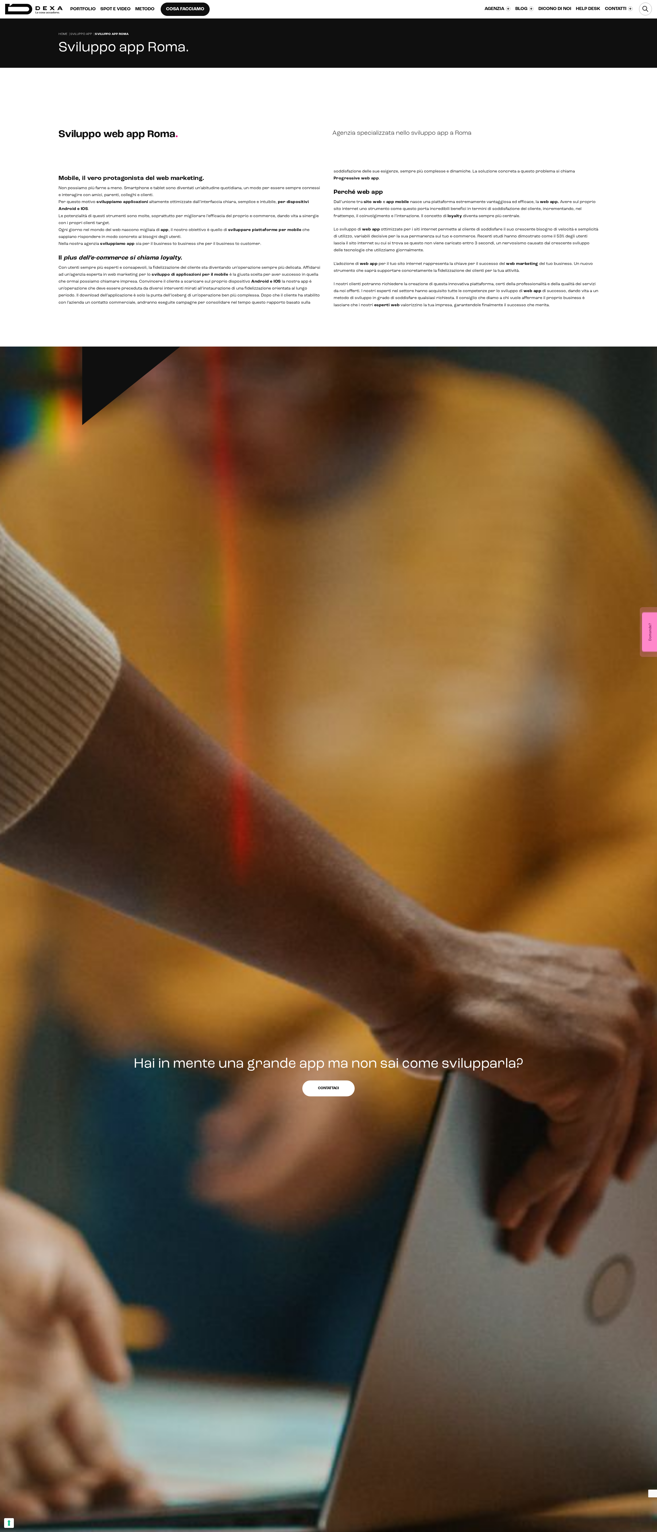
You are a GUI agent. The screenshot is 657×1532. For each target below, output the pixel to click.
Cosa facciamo (185, 9)
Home (63, 34)
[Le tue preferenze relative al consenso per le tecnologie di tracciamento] (9, 1523)
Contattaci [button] (328, 1088)
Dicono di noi (554, 9)
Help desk (588, 9)
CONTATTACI (484, 77)
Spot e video (115, 9)
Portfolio (83, 9)
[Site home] (34, 9)
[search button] (645, 9)
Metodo (144, 9)
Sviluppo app (81, 34)
